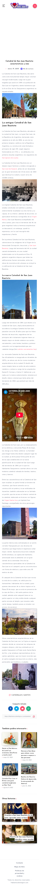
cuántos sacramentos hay (26, 349)
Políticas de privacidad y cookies (19, 873)
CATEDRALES (17, 695)
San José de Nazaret (9, 169)
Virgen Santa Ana (10, 500)
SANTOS (26, 695)
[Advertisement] (19, 38)
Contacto (19, 863)
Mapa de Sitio (19, 867)
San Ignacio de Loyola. (10, 158)
